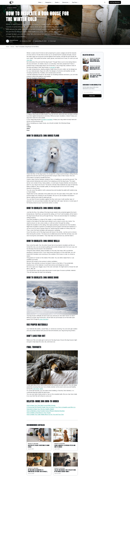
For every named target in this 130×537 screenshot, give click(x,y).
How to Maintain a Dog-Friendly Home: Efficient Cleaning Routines (46, 411)
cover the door (43, 319)
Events (57, 2)
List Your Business (115, 2)
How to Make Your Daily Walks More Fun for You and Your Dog (45, 414)
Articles (12, 46)
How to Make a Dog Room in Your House (39, 412)
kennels (52, 67)
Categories (48, 2)
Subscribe (92, 95)
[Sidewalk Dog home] (11, 2)
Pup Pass (74, 2)
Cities (39, 2)
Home (7, 46)
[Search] (104, 2)
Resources (65, 2)
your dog (29, 60)
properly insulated (46, 119)
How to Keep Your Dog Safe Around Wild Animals (41, 405)
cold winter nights (37, 388)
